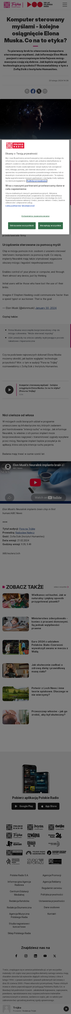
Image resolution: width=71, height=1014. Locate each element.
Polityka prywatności (37, 181)
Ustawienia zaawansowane (35, 216)
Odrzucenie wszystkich (22, 225)
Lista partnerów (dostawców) (20, 206)
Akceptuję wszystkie (50, 225)
